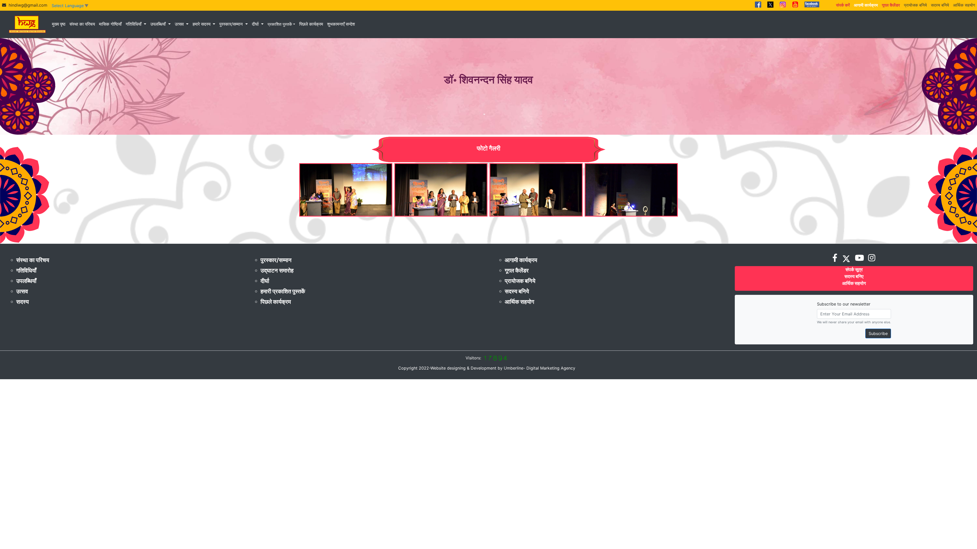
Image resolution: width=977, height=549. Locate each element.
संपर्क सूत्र (854, 269)
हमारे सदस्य (202, 24)
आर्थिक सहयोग (964, 5)
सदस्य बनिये (940, 5)
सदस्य (22, 301)
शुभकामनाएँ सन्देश (341, 24)
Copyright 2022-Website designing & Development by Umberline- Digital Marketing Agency (486, 368)
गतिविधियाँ (134, 24)
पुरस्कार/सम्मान (231, 24)
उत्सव (180, 24)
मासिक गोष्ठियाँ (110, 24)
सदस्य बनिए (854, 276)
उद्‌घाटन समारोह (277, 270)
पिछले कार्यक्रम (311, 24)
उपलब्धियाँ (158, 24)
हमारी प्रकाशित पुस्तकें (283, 291)
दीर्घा (256, 24)
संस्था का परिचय (82, 24)
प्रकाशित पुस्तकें (280, 24)
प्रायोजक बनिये (915, 5)
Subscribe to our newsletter (843, 304)
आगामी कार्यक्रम (521, 260)
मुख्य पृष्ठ (58, 24)
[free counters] (495, 357)
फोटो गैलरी (488, 148)
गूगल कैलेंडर (517, 270)
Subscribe (878, 333)
